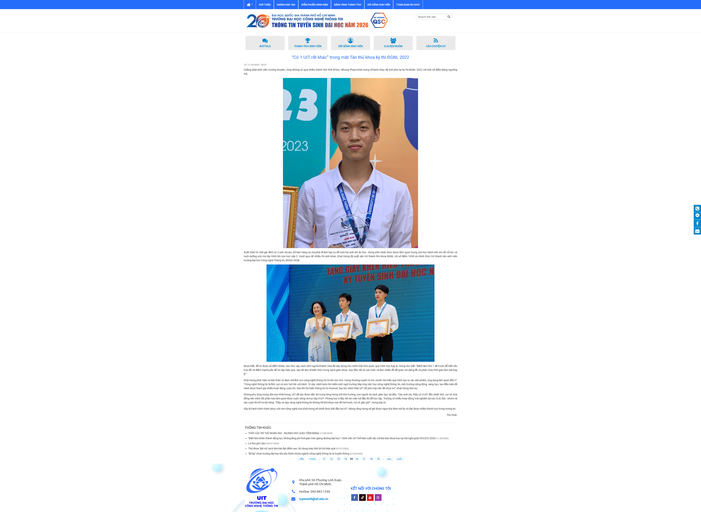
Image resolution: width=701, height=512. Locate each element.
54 (345, 458)
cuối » (400, 458)
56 (357, 458)
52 (331, 458)
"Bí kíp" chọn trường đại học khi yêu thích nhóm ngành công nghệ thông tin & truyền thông (298, 453)
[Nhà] (317, 20)
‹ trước (312, 458)
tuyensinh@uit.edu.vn (313, 499)
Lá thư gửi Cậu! (257, 443)
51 (324, 458)
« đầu (301, 458)
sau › (389, 458)
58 (371, 458)
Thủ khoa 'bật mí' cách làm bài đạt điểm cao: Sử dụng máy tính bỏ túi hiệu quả (291, 448)
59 (378, 458)
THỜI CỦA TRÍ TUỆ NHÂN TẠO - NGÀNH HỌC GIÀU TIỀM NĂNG (283, 433)
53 (338, 458)
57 (364, 458)
